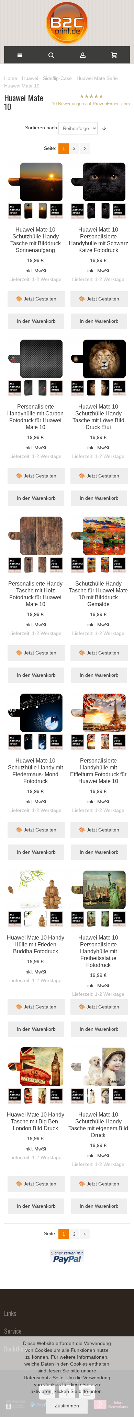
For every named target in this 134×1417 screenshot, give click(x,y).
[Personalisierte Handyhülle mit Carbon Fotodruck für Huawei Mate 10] (35, 368)
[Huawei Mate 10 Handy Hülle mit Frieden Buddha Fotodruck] (35, 899)
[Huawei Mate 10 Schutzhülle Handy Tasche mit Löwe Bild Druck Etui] (98, 368)
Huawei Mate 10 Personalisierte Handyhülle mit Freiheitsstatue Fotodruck (98, 951)
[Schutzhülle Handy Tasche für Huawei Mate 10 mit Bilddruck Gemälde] (98, 545)
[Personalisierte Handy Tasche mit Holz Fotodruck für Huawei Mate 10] (35, 545)
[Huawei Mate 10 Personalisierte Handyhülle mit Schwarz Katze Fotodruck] (98, 191)
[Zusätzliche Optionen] (67, 1253)
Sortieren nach (41, 127)
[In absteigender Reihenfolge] (104, 128)
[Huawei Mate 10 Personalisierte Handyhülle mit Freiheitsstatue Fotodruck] (98, 899)
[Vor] (85, 148)
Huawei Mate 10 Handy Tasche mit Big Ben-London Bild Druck (35, 1121)
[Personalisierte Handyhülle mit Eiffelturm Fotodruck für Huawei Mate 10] (98, 722)
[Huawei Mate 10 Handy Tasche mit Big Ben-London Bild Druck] (35, 1076)
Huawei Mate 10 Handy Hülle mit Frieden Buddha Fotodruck (35, 944)
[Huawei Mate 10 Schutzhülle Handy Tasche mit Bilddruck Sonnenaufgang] (35, 191)
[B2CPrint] (67, 23)
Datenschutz (37, 1377)
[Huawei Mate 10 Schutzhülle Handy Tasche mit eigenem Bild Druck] (98, 1076)
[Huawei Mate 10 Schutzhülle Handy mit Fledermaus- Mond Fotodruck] (35, 722)
